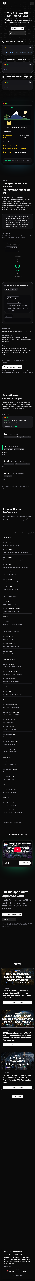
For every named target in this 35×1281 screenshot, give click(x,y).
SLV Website (25, 863)
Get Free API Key (19, 33)
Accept (25, 1271)
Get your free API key (14, 367)
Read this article (17, 1002)
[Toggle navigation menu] (32, 3)
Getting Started (17, 28)
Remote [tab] (14, 289)
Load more (17, 1096)
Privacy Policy (7, 1266)
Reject (11, 1271)
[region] (17, 130)
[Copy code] (29, 47)
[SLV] (4, 3)
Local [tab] (7, 289)
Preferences (19, 1275)
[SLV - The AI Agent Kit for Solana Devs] (7, 863)
